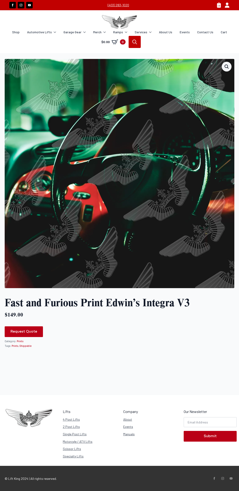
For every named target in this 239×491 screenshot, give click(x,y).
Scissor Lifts (72, 449)
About (127, 419)
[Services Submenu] (151, 32)
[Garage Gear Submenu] (85, 32)
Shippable (25, 345)
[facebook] (12, 5)
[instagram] (21, 5)
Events (185, 32)
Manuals (129, 434)
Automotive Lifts (39, 32)
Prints (20, 341)
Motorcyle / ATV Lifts (77, 441)
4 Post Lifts (71, 419)
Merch (97, 32)
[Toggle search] (135, 42)
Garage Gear (72, 32)
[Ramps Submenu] (127, 32)
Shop (16, 32)
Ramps (118, 32)
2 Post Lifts (71, 427)
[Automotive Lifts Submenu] (56, 32)
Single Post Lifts (75, 434)
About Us (165, 32)
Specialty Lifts (73, 456)
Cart (224, 32)
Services (141, 32)
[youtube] (29, 5)
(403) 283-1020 (118, 5)
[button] (227, 67)
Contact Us (205, 32)
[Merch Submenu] (105, 32)
